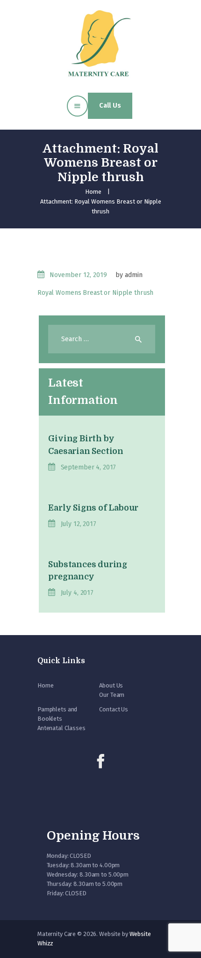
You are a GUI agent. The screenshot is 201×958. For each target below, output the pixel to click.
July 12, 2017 (78, 524)
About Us (111, 685)
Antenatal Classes (61, 727)
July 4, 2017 (77, 593)
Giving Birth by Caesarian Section (85, 444)
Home (93, 191)
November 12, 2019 (78, 275)
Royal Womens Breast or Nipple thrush (95, 293)
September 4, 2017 (88, 467)
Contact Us (113, 709)
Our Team (111, 694)
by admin (129, 275)
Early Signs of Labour (93, 507)
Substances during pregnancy (87, 570)
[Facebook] (100, 761)
